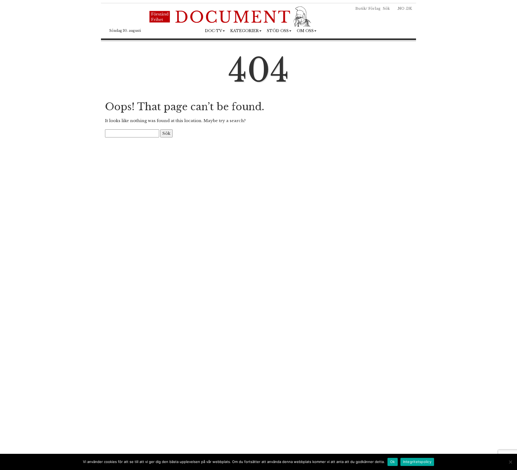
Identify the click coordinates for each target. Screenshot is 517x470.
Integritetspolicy (417, 461)
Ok (392, 461)
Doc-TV (213, 30)
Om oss (305, 30)
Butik (360, 8)
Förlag (374, 8)
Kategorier (244, 30)
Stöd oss (278, 30)
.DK (409, 8)
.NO (400, 8)
